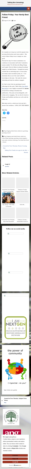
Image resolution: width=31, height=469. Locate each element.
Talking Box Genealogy (15, 2)
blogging (9, 131)
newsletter (10, 140)
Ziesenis (4, 142)
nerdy (6, 140)
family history (14, 131)
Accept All (15, 462)
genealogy (25, 131)
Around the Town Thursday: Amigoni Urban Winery (15, 399)
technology (15, 140)
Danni (14, 20)
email (12, 136)
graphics (25, 138)
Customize (15, 455)
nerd (3, 140)
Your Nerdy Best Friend (23, 140)
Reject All (15, 458)
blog (5, 131)
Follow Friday (5, 138)
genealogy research (6, 132)
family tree (20, 131)
